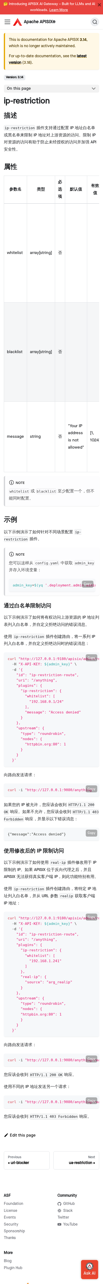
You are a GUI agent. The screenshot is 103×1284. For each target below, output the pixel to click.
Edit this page (23, 1135)
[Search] (95, 22)
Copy (88, 584)
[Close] (99, 5)
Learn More (58, 10)
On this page (19, 88)
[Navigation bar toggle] (7, 21)
